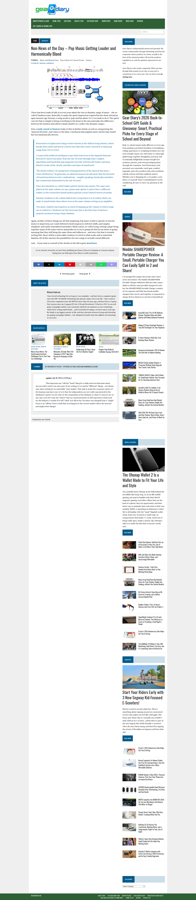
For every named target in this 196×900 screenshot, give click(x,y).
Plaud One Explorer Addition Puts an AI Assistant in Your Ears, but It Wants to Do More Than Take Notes (150, 544)
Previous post (68, 273)
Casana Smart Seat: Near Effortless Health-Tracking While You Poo (150, 813)
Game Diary (118, 21)
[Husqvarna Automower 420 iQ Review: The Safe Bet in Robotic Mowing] (129, 355)
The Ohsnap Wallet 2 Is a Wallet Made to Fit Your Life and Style (143, 480)
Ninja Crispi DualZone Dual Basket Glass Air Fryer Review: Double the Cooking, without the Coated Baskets (151, 402)
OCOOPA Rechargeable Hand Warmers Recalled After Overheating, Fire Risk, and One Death (151, 789)
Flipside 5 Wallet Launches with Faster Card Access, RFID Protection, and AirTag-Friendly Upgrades (151, 854)
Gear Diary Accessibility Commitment (111, 898)
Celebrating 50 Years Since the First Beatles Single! (85, 350)
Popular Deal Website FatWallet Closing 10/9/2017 (109, 350)
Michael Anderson (47, 63)
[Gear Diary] (52, 9)
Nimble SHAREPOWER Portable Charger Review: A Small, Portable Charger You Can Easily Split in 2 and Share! (143, 259)
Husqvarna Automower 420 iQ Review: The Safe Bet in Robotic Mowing (151, 351)
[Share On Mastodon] (112, 264)
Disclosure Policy (139, 896)
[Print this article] (91, 264)
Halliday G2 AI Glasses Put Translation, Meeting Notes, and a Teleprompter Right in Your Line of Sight (150, 828)
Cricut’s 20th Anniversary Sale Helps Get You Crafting (151, 632)
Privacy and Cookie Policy (155, 896)
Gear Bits (128, 659)
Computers (106, 21)
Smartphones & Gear (41, 21)
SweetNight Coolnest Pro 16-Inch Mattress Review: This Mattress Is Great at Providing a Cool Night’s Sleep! (150, 620)
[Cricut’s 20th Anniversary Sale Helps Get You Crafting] (129, 636)
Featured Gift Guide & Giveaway (135, 85)
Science (89, 60)
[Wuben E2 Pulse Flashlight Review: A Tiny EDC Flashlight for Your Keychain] (129, 330)
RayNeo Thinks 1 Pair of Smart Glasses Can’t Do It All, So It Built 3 (150, 605)
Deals (101, 347)
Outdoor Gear (92, 21)
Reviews (127, 216)
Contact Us (146, 898)
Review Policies (126, 896)
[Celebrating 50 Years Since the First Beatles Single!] (85, 343)
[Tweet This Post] (49, 264)
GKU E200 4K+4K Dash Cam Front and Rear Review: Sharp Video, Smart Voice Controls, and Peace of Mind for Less (151, 416)
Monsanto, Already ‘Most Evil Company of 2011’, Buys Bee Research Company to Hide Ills (63, 355)
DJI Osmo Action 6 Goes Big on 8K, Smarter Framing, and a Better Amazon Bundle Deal (150, 594)
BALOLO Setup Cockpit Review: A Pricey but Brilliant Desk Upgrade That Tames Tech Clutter (150, 365)
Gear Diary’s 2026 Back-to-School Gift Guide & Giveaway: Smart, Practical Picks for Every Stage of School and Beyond (142, 128)
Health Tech (78, 21)
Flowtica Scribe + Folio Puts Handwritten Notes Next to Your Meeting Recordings (149, 569)
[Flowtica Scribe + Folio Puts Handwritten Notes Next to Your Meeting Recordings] (129, 572)
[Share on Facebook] (38, 264)
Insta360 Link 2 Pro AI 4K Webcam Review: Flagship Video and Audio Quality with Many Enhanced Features (151, 315)
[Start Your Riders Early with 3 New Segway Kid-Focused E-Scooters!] (143, 687)
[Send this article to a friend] (80, 264)
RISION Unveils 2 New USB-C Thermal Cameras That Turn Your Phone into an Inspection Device (151, 777)
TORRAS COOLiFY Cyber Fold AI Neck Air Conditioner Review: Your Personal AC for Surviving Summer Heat (151, 377)
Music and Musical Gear (49, 60)
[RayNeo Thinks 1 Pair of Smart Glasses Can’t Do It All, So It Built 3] (129, 609)
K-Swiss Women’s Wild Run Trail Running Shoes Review (149, 338)
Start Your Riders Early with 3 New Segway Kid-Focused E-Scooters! (143, 697)
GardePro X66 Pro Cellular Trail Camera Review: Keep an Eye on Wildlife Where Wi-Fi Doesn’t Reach (150, 390)
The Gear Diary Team (114, 896)
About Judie (101, 896)
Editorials (58, 347)
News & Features (130, 442)
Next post (83, 273)
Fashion (140, 21)
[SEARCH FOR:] (152, 31)
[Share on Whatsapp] (101, 264)
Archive (138, 898)
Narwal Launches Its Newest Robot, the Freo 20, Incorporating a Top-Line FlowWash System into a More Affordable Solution (151, 764)
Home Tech (56, 21)
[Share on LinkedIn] (59, 264)
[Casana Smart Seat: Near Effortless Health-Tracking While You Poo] (129, 817)
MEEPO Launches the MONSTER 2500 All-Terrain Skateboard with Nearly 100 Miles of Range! (151, 802)
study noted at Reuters (48, 129)
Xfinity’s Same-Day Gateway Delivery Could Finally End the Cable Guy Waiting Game (151, 841)
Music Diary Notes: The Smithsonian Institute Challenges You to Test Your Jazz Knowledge (40, 355)
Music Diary (35, 346)
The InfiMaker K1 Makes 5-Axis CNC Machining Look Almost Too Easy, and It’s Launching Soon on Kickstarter (151, 646)
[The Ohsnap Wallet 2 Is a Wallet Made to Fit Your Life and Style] (143, 470)
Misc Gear (130, 21)
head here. (92, 243)
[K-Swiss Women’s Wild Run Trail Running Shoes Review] (129, 342)
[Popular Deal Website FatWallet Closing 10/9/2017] (109, 343)
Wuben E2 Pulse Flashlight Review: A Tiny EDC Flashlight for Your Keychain (151, 326)
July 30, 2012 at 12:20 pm (61, 378)
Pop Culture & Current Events (72, 60)
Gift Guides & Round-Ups (42, 26)
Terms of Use (130, 898)
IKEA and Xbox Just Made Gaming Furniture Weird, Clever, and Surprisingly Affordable (149, 557)
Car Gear (67, 21)
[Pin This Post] (70, 264)
